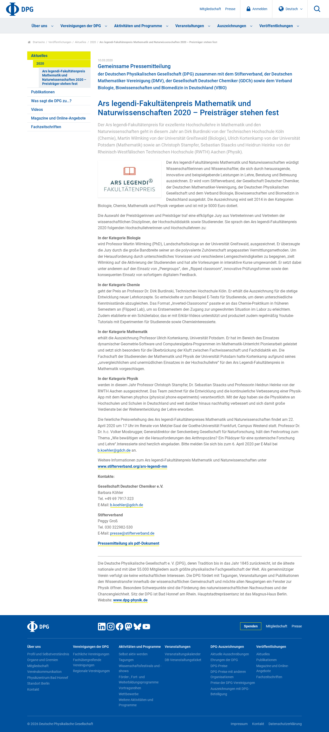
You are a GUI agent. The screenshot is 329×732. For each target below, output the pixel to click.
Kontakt (33, 689)
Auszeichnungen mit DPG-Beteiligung (230, 691)
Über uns (39, 26)
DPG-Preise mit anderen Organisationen (228, 674)
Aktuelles (80, 42)
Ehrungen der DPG (224, 660)
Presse (230, 9)
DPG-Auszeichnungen (227, 647)
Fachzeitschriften (46, 127)
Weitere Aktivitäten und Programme (136, 702)
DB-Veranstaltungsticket (183, 660)
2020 (93, 42)
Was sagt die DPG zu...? (51, 101)
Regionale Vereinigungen (91, 671)
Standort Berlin (38, 683)
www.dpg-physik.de (130, 600)
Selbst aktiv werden (133, 654)
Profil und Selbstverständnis (48, 654)
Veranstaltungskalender (183, 654)
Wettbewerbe (128, 694)
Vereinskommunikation (44, 672)
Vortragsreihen (130, 688)
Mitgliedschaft (210, 9)
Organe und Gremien (42, 660)
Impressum (239, 724)
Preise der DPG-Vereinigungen (233, 683)
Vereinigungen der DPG (80, 26)
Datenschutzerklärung (285, 724)
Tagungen (126, 660)
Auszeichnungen (231, 26)
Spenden (251, 626)
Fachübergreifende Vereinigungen (87, 662)
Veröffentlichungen (276, 26)
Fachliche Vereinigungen (91, 654)
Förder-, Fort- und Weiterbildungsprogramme (138, 679)
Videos (37, 109)
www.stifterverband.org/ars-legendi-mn (132, 466)
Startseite (38, 42)
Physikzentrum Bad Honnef (47, 678)
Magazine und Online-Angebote (58, 118)
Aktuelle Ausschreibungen (230, 654)
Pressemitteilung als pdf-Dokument (128, 543)
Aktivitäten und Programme (138, 26)
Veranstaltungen (189, 26)
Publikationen (43, 92)
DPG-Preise (219, 666)
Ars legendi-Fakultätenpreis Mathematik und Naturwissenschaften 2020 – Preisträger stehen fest (64, 77)
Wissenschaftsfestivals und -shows (140, 668)
